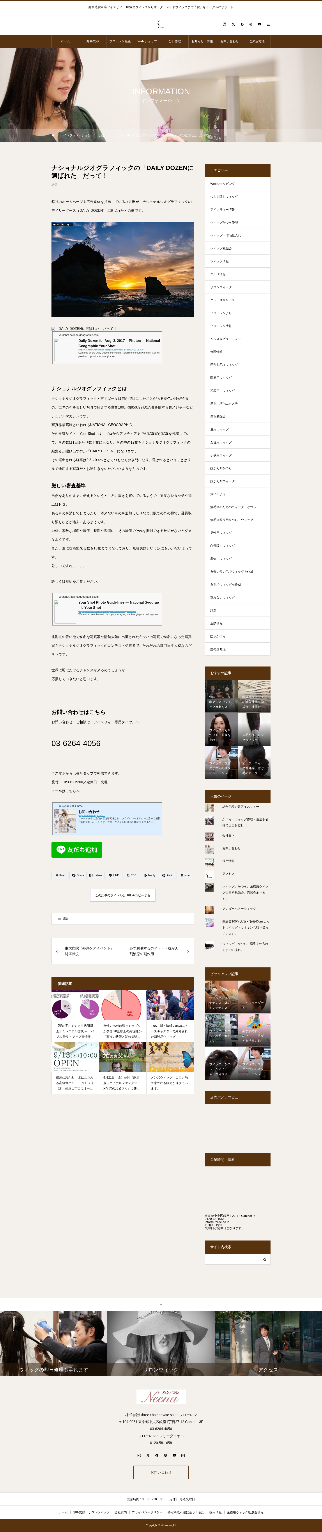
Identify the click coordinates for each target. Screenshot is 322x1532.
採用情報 (228, 861)
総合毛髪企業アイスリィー (240, 806)
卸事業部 (93, 41)
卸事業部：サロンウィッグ (91, 1512)
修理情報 (216, 352)
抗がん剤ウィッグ (222, 481)
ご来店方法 (257, 41)
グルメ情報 (218, 274)
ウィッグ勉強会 (221, 248)
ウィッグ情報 (219, 261)
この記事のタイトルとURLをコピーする (122, 895)
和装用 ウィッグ (222, 390)
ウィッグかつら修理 (224, 222)
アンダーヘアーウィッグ (239, 908)
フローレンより (221, 313)
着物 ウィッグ (221, 558)
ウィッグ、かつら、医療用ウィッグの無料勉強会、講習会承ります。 (245, 892)
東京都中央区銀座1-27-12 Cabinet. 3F (231, 1215)
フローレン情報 (221, 326)
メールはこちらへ (65, 791)
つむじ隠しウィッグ (224, 196)
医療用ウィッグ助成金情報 (245, 1512)
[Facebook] (242, 24)
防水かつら (218, 636)
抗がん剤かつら (221, 468)
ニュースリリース (222, 300)
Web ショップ (147, 41)
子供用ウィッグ (221, 455)
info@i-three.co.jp (217, 1222)
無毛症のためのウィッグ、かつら (233, 507)
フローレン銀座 (120, 41)
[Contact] (268, 24)
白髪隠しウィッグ (222, 545)
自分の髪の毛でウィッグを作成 (231, 571)
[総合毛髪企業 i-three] (161, 24)
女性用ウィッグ (221, 442)
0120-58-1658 (215, 1219)
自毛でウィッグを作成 (225, 584)
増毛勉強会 (218, 416)
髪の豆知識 (218, 649)
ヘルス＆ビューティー (225, 339)
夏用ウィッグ (219, 429)
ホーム (65, 41)
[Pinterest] (251, 24)
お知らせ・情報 (202, 41)
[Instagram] (224, 24)
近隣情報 (216, 623)
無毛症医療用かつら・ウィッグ (231, 520)
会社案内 (228, 835)
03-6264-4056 (76, 743)
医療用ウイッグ (221, 377)
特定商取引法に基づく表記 (186, 1512)
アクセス (228, 873)
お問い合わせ (229, 41)
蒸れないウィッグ (222, 597)
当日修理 (175, 41)
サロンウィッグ (221, 287)
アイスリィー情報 (222, 209)
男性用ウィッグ (221, 533)
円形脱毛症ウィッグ (224, 364)
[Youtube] (259, 24)
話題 (54, 185)
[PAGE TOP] (161, 1304)
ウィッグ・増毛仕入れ (225, 235)
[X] (233, 24)
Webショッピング (222, 183)
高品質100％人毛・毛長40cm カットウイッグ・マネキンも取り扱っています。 (246, 927)
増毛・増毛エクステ (224, 403)
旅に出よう (218, 494)
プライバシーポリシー (147, 1512)
